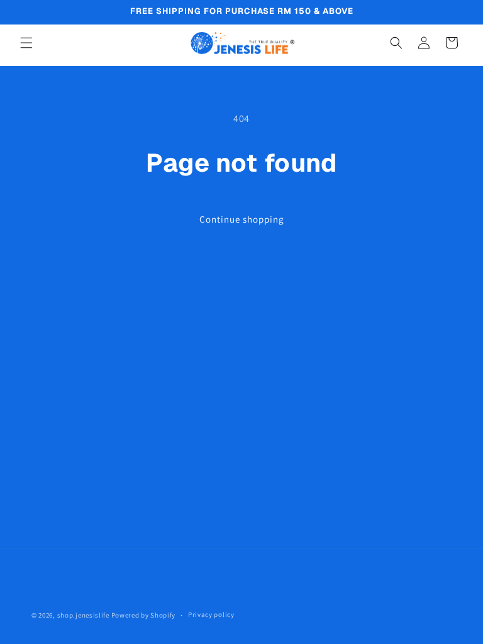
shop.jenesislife (83, 615)
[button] (26, 43)
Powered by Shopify (143, 615)
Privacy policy (211, 614)
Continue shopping (241, 219)
